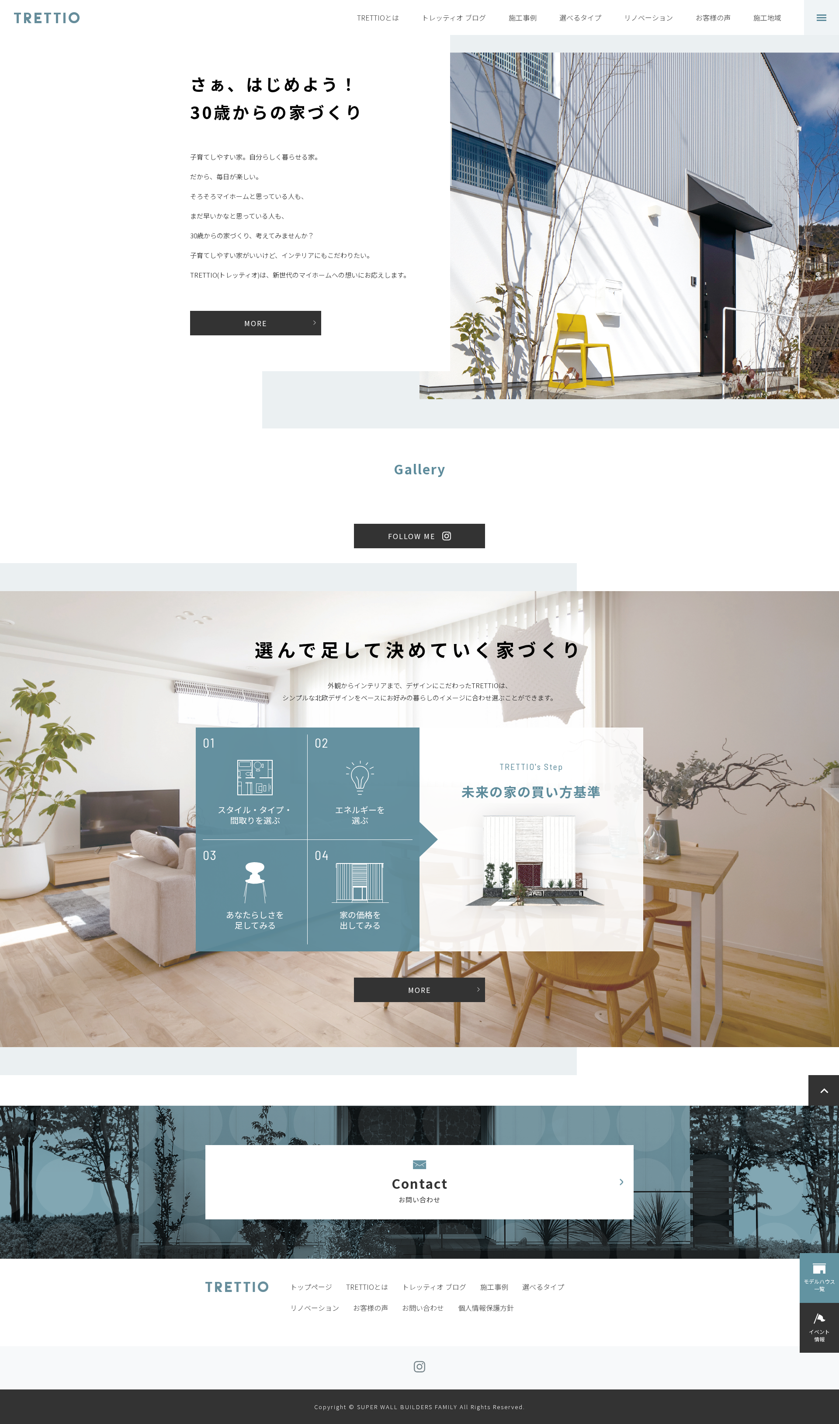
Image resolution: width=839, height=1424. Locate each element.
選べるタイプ (580, 17)
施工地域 (767, 17)
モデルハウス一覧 (819, 1285)
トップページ (311, 1286)
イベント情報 (819, 1335)
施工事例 (523, 17)
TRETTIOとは (378, 17)
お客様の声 (713, 17)
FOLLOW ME (411, 536)
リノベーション (648, 17)
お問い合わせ (423, 1307)
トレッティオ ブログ (454, 17)
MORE (255, 323)
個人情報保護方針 (486, 1307)
